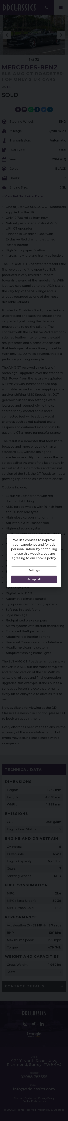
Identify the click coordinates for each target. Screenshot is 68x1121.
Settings (34, 570)
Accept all (34, 579)
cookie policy (46, 558)
